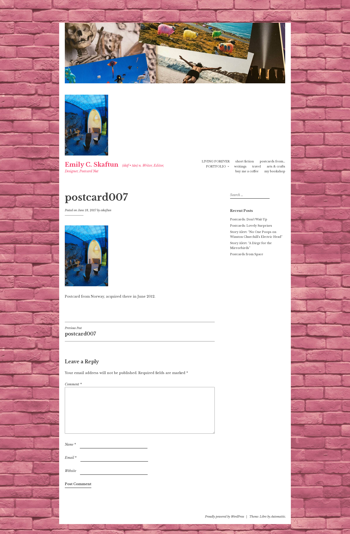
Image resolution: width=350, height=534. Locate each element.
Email (71, 458)
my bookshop (274, 171)
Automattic (278, 516)
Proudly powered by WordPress (224, 516)
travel (256, 166)
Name (70, 444)
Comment (73, 384)
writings (240, 166)
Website (70, 471)
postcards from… (272, 161)
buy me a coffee (246, 171)
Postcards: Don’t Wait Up (248, 219)
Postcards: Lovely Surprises (251, 225)
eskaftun (106, 210)
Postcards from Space (246, 254)
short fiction (244, 161)
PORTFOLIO (216, 166)
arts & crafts (276, 166)
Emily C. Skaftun (91, 164)
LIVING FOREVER (216, 161)
